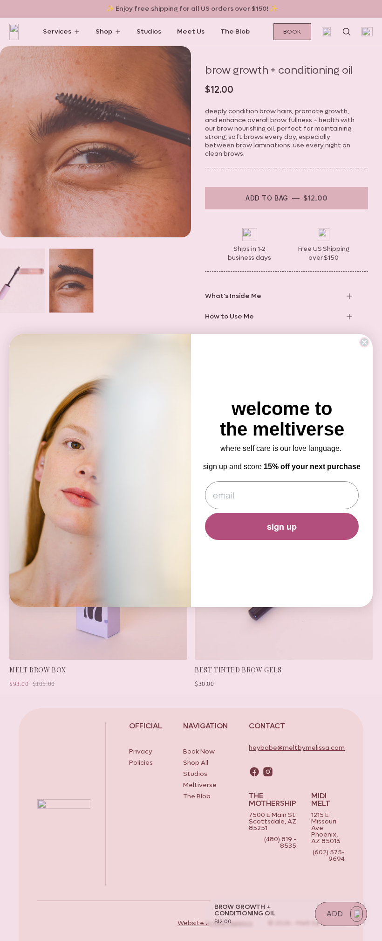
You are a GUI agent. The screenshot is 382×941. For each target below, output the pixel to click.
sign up (282, 526)
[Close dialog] (364, 342)
